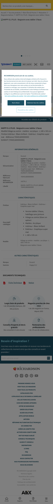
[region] (26, 92)
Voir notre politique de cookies (14, 96)
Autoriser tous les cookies (35, 102)
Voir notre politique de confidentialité (35, 96)
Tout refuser (16, 102)
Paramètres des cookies (26, 110)
